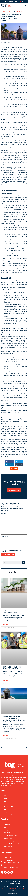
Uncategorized (18, 11)
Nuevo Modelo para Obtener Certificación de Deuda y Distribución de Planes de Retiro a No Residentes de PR (14, 719)
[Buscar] (23, 562)
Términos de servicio (20, 888)
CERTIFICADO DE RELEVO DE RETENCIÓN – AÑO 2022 (12, 668)
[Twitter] (5, 872)
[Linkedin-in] (8, 872)
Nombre (3, 530)
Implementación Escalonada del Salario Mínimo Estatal (13, 612)
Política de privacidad (8, 888)
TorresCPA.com (19, 882)
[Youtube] (11, 872)
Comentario (4, 513)
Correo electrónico (6, 536)
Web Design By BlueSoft (14, 893)
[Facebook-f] (2, 872)
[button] (25, 5)
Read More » (6, 624)
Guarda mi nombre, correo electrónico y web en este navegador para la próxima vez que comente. (13, 550)
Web (2, 542)
